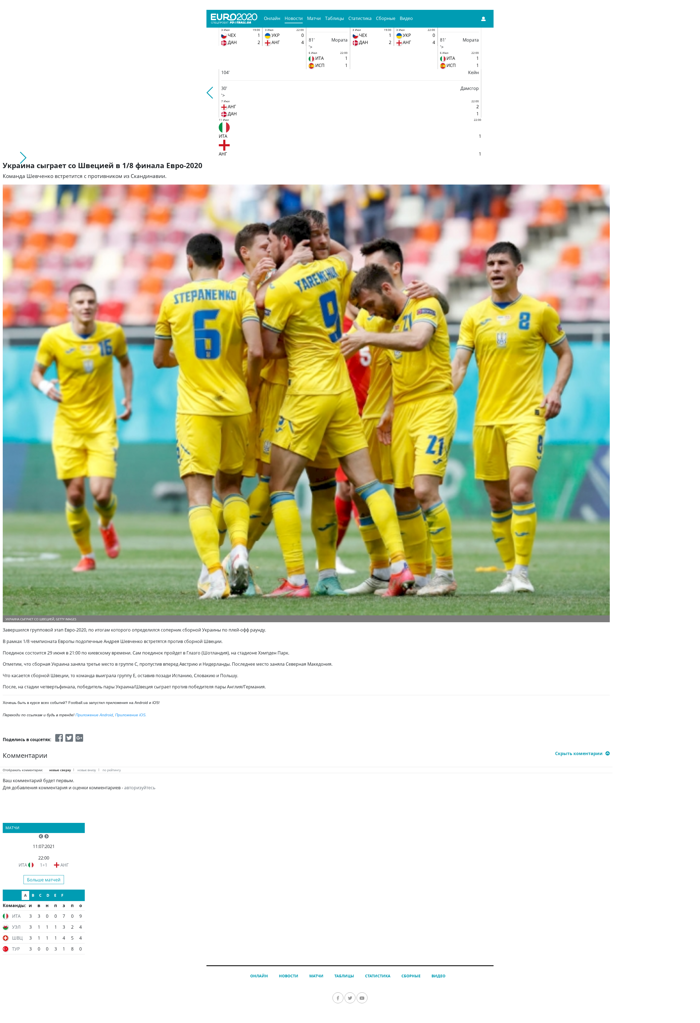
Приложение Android (94, 715)
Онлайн (272, 18)
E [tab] (55, 895)
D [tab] (47, 895)
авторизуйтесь (139, 788)
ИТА (23, 865)
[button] (210, 93)
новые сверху (60, 769)
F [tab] (62, 895)
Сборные (385, 18)
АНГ (64, 865)
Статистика (360, 18)
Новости (294, 18)
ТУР (16, 949)
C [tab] (40, 895)
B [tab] (33, 895)
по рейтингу (112, 769)
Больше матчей (43, 880)
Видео (406, 18)
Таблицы (334, 18)
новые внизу (86, 769)
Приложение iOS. (131, 715)
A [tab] (25, 895)
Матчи (314, 18)
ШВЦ (17, 938)
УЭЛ (16, 927)
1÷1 (43, 865)
